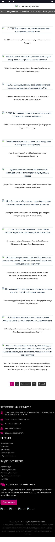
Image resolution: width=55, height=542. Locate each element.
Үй (2, 12)
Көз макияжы (5, 446)
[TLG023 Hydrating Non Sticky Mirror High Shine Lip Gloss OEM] (27, 86)
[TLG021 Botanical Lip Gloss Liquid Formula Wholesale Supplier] (27, 114)
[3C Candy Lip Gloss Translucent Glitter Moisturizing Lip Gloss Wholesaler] (27, 319)
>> (34, 384)
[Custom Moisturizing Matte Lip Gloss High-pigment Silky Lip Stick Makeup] (27, 290)
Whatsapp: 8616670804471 (14, 433)
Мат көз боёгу (27, 531)
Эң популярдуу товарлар (12, 524)
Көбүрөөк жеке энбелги (8, 456)
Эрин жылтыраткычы (46, 12)
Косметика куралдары (7, 453)
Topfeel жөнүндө (6, 467)
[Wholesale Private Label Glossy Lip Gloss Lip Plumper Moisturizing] (27, 172)
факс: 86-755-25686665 (13, 428)
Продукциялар (12, 12)
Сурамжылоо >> (9, 502)
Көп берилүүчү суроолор (8, 470)
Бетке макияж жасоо (7, 443)
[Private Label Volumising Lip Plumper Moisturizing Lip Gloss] (27, 202)
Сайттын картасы (32, 524)
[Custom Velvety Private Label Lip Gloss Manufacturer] (27, 143)
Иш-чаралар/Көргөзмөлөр (9, 473)
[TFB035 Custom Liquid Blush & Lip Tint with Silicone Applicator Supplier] (27, 58)
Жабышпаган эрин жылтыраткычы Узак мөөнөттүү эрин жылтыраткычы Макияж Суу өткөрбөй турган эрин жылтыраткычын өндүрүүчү (27, 275)
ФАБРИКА (4, 479)
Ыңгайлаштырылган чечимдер (10, 476)
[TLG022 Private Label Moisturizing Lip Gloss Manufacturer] (27, 30)
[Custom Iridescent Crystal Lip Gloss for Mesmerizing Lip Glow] (27, 231)
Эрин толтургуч (18, 527)
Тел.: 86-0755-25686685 (13, 423)
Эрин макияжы (28, 12)
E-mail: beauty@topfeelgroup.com (17, 419)
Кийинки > (25, 384)
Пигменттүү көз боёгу (36, 527)
